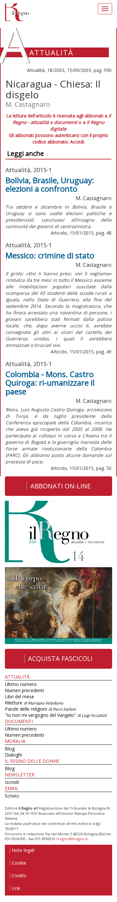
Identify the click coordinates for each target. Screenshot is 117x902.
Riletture (34, 703)
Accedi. (77, 142)
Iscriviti (12, 782)
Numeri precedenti (24, 690)
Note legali (23, 850)
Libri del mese (19, 696)
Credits (19, 875)
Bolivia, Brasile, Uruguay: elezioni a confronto (50, 184)
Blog (10, 748)
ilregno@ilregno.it (72, 838)
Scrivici (12, 796)
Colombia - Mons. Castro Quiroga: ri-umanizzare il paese (50, 383)
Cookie (19, 863)
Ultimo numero (21, 684)
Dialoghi (13, 755)
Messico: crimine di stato (50, 255)
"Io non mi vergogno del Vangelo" (56, 715)
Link (16, 888)
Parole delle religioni (40, 709)
